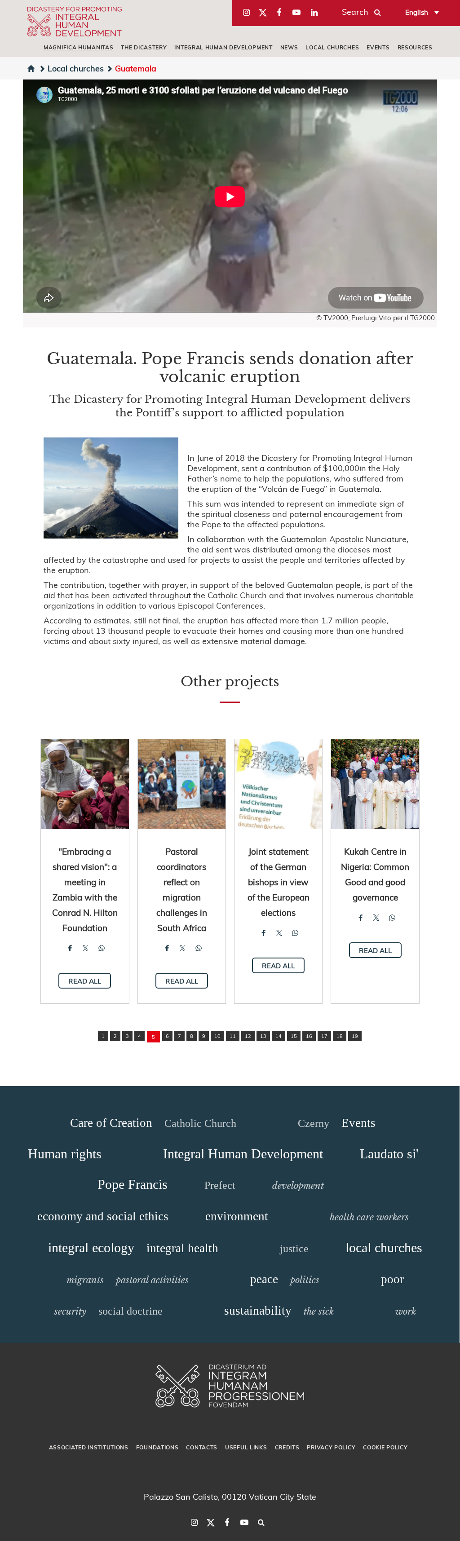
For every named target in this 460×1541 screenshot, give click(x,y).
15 (294, 1036)
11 (233, 1036)
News (289, 47)
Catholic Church (200, 1123)
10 (217, 1036)
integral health (182, 1248)
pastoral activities (152, 1280)
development (298, 1185)
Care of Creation (111, 1123)
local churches (332, 47)
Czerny (313, 1123)
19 (355, 1036)
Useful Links (246, 1447)
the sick (319, 1311)
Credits (287, 1447)
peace (264, 1279)
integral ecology (91, 1247)
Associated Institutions (88, 1447)
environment (236, 1216)
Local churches (76, 68)
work (405, 1311)
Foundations (157, 1447)
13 (263, 1036)
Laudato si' (389, 1153)
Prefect (219, 1185)
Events (378, 47)
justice (294, 1248)
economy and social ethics (102, 1216)
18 (339, 1036)
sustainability (258, 1310)
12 (248, 1036)
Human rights (65, 1153)
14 (278, 1036)
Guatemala (135, 68)
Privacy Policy (331, 1447)
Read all (84, 980)
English (416, 12)
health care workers (369, 1217)
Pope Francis (132, 1184)
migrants (85, 1280)
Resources (415, 47)
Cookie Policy (385, 1447)
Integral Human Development (223, 47)
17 (324, 1036)
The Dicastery (144, 47)
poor (392, 1279)
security (70, 1311)
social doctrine (130, 1311)
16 (309, 1036)
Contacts (201, 1447)
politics (304, 1280)
